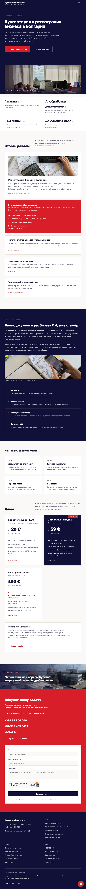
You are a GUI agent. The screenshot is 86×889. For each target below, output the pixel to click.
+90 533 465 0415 (16, 726)
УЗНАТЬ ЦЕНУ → (13, 561)
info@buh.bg (11, 732)
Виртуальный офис (52, 837)
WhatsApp (23, 739)
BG (13, 883)
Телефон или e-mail (14, 759)
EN (19, 883)
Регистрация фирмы (53, 823)
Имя (9, 750)
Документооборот (52, 830)
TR (24, 883)
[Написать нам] (81, 884)
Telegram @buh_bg (52, 858)
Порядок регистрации (13, 848)
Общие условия (10, 876)
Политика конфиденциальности (26, 876)
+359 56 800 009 (16, 720)
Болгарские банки (11, 858)
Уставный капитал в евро (14, 855)
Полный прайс (17, 646)
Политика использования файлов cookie (50, 876)
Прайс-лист (9, 862)
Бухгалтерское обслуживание (56, 827)
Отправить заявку (43, 794)
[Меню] (79, 3)
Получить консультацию (17, 49)
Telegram (10, 739)
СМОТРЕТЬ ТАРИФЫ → (15, 228)
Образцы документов (13, 851)
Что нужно (12, 768)
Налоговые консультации (54, 834)
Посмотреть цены (42, 49)
